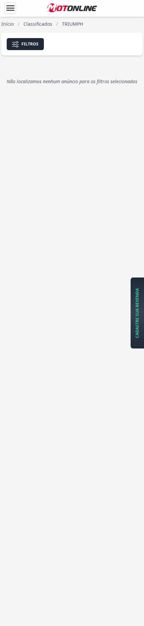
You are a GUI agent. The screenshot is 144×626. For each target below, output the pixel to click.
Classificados (37, 24)
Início (7, 24)
